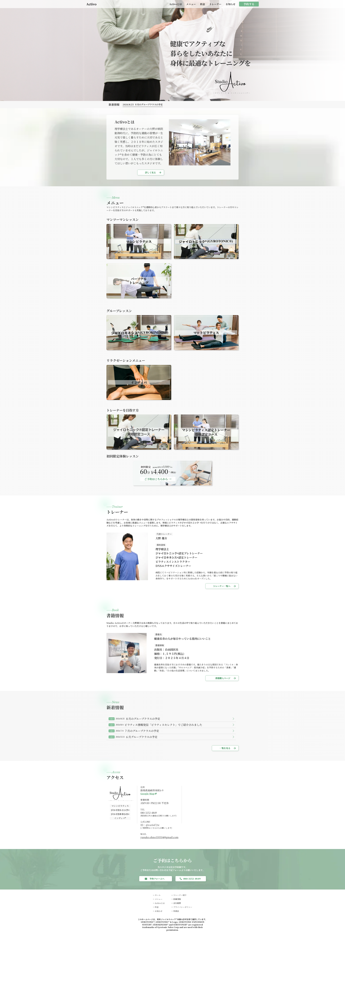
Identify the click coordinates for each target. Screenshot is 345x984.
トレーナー (215, 4)
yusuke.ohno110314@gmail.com (159, 837)
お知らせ (230, 4)
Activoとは (175, 4)
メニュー (191, 4)
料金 (202, 4)
